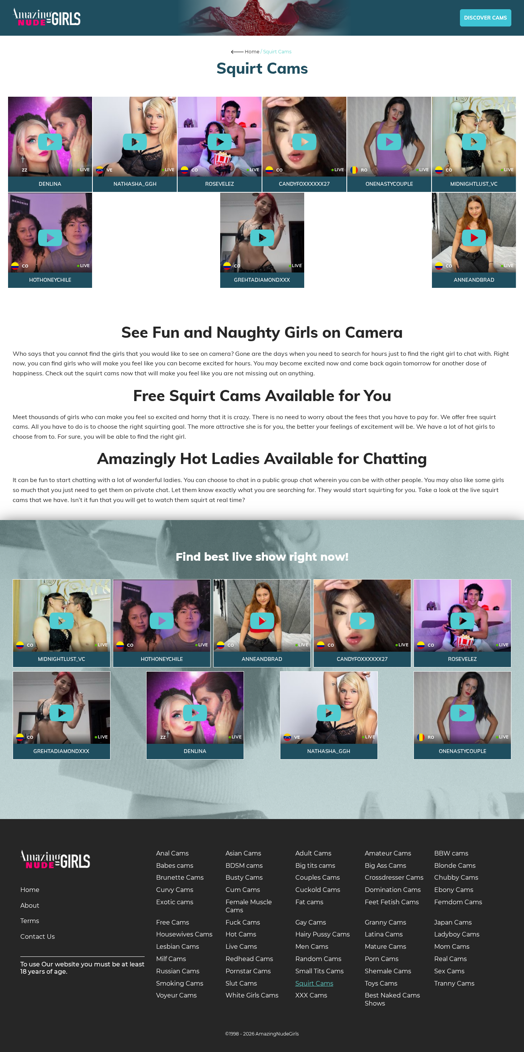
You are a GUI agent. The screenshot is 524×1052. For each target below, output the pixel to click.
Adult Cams (313, 853)
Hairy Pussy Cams (322, 934)
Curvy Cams (174, 889)
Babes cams (174, 865)
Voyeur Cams (176, 995)
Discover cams (485, 18)
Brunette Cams (180, 877)
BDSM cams (244, 865)
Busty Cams (244, 877)
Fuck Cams (243, 922)
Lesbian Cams (177, 946)
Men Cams (311, 946)
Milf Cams (171, 959)
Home (30, 889)
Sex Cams (449, 971)
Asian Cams (243, 853)
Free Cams (172, 922)
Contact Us (37, 936)
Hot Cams (241, 934)
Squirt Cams (314, 983)
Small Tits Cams (319, 971)
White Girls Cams (252, 995)
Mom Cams (452, 946)
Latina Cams (384, 934)
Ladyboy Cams (457, 934)
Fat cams (309, 902)
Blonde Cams (455, 865)
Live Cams (241, 946)
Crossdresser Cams (394, 877)
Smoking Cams (179, 983)
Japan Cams (453, 922)
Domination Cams (393, 889)
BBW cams (451, 853)
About (30, 905)
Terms (29, 921)
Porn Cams (382, 959)
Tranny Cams (454, 983)
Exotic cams (174, 902)
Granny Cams (385, 922)
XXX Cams (311, 995)
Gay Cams (310, 922)
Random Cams (318, 959)
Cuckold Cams (317, 889)
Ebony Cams (453, 889)
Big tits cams (315, 865)
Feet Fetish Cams (392, 902)
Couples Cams (317, 877)
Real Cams (450, 959)
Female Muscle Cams (249, 906)
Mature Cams (385, 946)
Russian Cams (177, 971)
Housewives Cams (184, 934)
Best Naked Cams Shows (392, 999)
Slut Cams (241, 983)
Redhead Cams (249, 959)
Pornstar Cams (248, 971)
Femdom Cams (458, 902)
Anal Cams (172, 853)
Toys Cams (381, 983)
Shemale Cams (388, 971)
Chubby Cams (456, 877)
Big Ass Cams (385, 865)
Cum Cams (243, 889)
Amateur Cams (388, 853)
